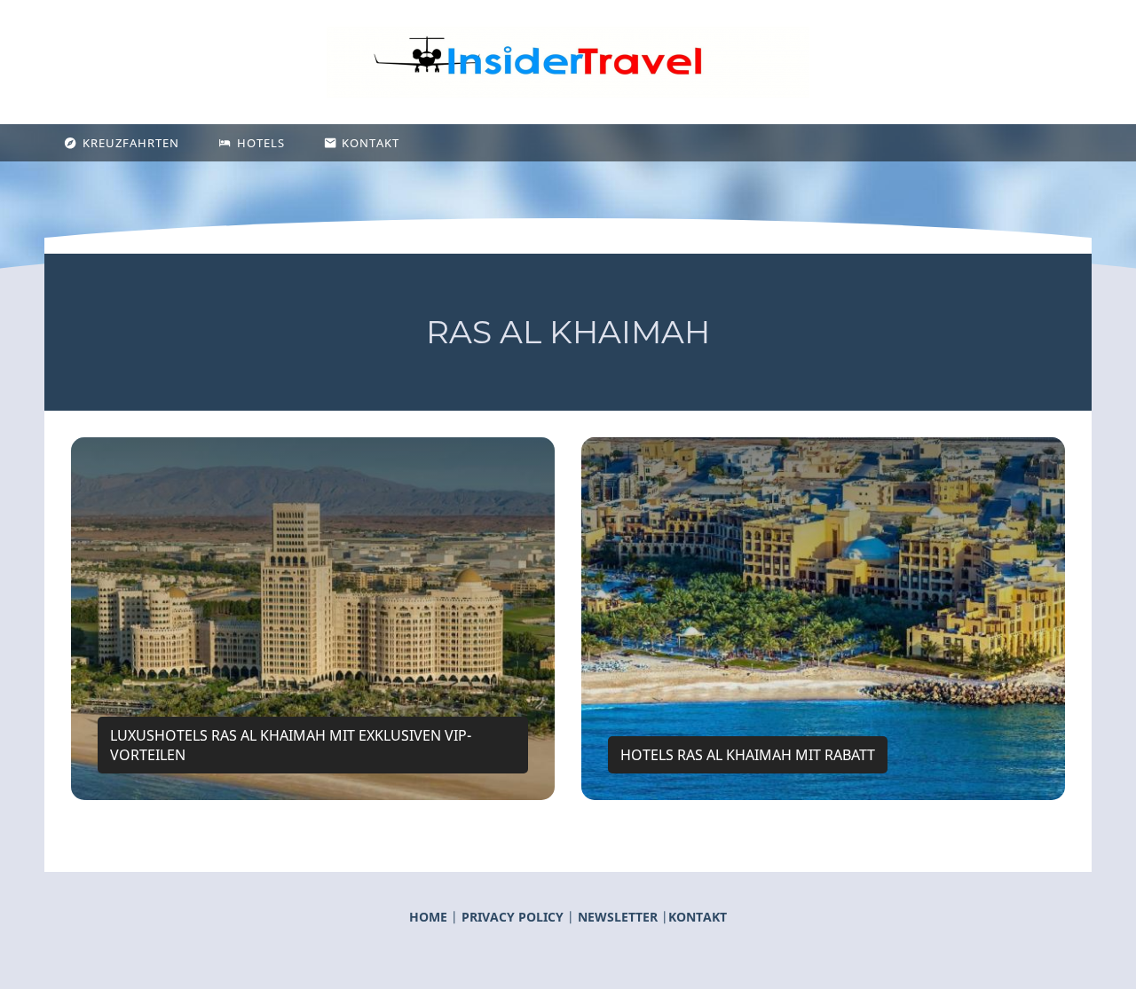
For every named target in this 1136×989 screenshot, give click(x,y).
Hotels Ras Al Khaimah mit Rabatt (747, 755)
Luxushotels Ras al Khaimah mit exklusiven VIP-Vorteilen (290, 745)
